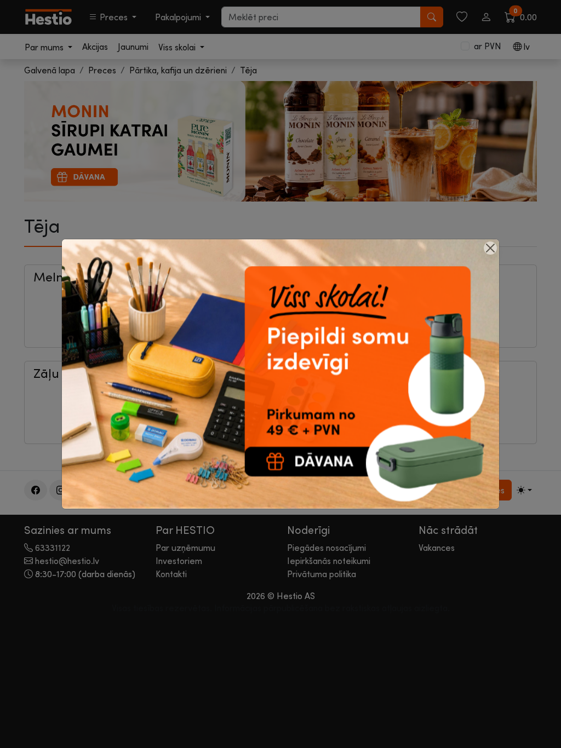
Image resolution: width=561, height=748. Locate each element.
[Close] (490, 248)
